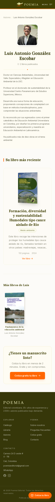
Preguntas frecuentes (40, 430)
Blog (5, 439)
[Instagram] (9, 475)
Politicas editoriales (27, 498)
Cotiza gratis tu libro (26, 375)
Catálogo (7, 425)
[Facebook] (4, 475)
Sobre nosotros (37, 425)
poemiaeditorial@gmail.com (16, 465)
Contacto (34, 439)
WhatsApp (8, 470)
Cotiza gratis (36, 435)
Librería (6, 430)
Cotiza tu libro (42, 495)
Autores (7, 17)
